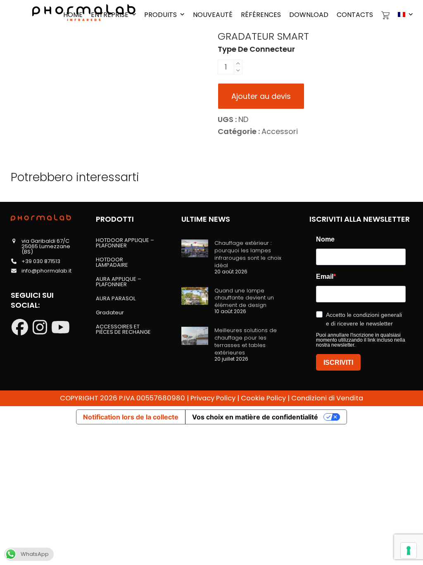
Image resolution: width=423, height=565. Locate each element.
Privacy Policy (212, 398)
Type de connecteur (256, 49)
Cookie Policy (263, 398)
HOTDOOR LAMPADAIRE (112, 262)
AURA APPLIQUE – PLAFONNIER (118, 281)
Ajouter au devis (261, 96)
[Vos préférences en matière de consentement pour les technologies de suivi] (408, 550)
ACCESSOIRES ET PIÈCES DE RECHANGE (123, 329)
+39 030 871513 (40, 261)
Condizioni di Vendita (327, 398)
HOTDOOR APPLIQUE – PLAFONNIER (125, 242)
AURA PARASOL (115, 298)
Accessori (279, 131)
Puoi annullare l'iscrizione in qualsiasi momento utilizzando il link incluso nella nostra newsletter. (360, 340)
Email (324, 276)
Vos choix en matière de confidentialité (255, 417)
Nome (325, 239)
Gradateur (110, 312)
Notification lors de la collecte (130, 417)
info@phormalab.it (46, 271)
